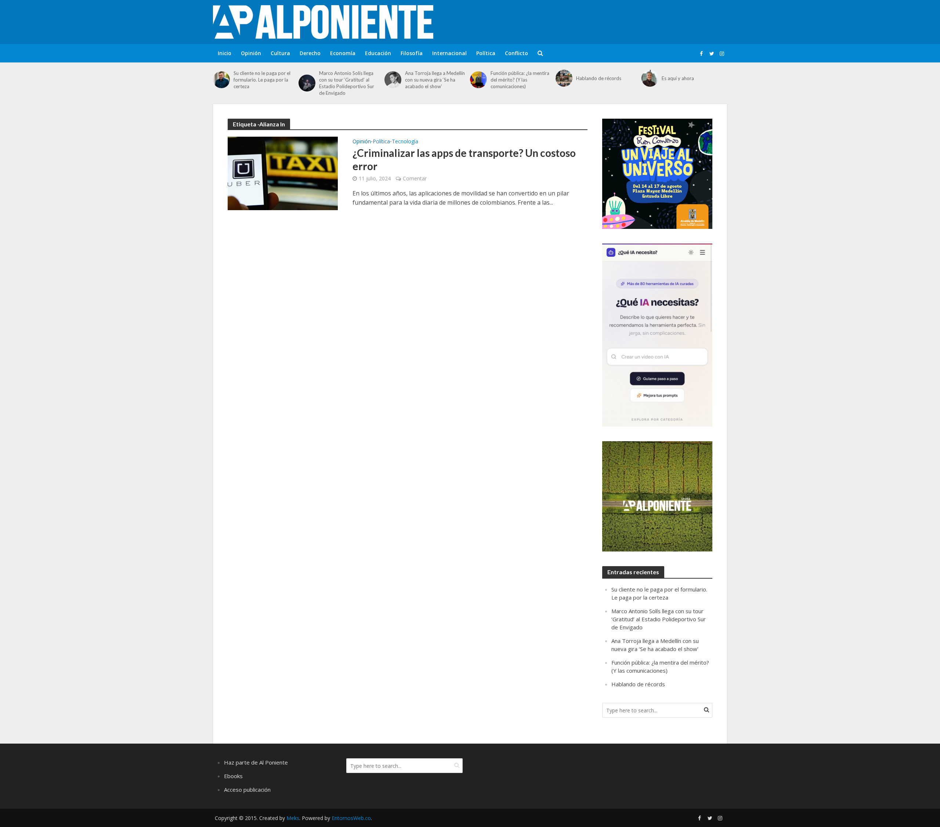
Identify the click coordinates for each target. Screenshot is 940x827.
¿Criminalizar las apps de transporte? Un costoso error (464, 159)
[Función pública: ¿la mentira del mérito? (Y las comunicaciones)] (478, 79)
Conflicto (516, 53)
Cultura (280, 53)
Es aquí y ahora (678, 78)
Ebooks (233, 776)
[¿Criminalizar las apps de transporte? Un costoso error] (283, 173)
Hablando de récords (598, 78)
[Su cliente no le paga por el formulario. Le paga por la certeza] (221, 79)
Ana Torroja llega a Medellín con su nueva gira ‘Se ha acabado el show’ (435, 79)
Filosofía (412, 53)
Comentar (415, 178)
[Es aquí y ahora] (649, 78)
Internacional (449, 53)
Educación (378, 53)
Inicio (224, 53)
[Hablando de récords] (564, 78)
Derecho (310, 53)
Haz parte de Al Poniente (256, 762)
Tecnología (405, 142)
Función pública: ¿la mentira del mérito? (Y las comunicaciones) (520, 79)
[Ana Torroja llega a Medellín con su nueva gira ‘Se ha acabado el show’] (392, 79)
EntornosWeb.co (351, 818)
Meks (292, 818)
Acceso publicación (247, 789)
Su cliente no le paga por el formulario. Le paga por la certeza (262, 79)
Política (485, 53)
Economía (342, 53)
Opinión (251, 53)
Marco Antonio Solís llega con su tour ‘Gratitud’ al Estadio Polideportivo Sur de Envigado (346, 83)
